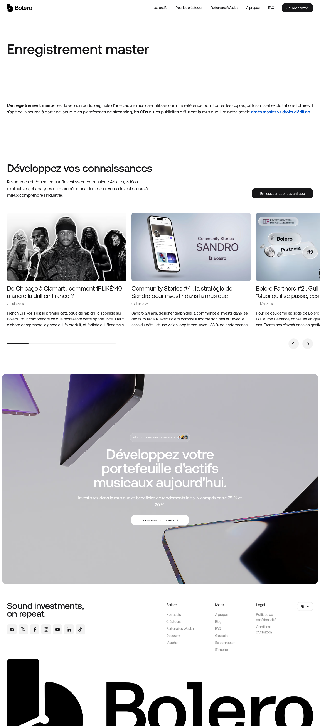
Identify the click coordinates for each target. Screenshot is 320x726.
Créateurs (173, 622)
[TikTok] (80, 629)
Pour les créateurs (188, 8)
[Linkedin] (69, 629)
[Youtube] (57, 629)
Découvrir (173, 636)
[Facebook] (34, 629)
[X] (23, 629)
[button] (293, 343)
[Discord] (12, 629)
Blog (218, 622)
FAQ (271, 8)
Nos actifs (160, 8)
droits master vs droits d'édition (280, 112)
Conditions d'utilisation (264, 629)
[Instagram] (46, 629)
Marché (171, 643)
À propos (252, 8)
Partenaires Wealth (223, 8)
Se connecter (297, 7)
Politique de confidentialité (266, 617)
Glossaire (221, 636)
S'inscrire (221, 650)
